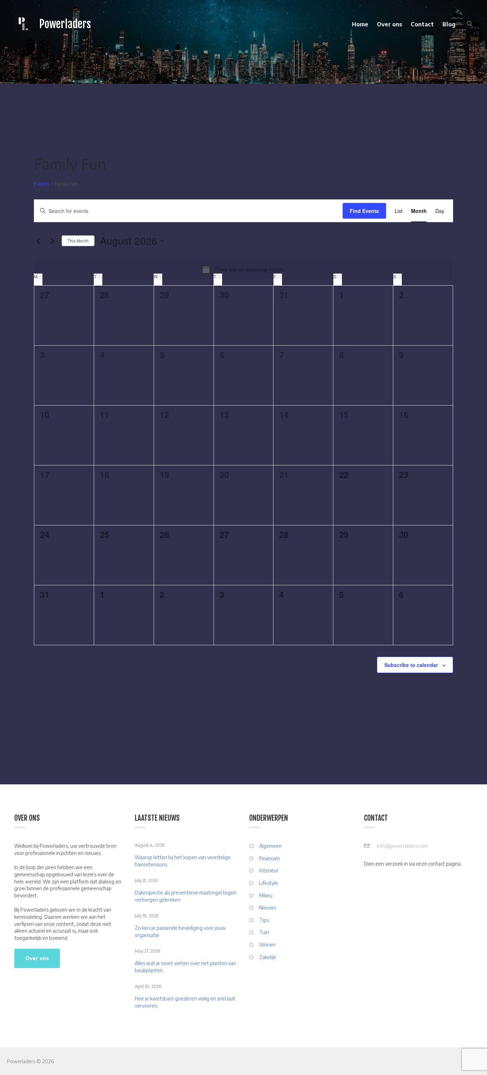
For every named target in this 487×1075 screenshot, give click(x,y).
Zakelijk (267, 957)
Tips (264, 920)
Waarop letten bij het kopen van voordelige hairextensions (183, 860)
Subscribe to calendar (411, 664)
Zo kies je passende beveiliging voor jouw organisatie (180, 931)
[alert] (243, 269)
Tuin (264, 932)
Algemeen (270, 846)
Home (360, 24)
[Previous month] (38, 240)
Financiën (269, 858)
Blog (449, 24)
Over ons (389, 24)
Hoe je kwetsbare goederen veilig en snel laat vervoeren (185, 1002)
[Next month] (52, 240)
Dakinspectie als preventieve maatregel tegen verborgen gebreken (185, 896)
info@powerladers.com (402, 846)
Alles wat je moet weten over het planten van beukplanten (185, 966)
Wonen (267, 945)
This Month (78, 241)
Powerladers (65, 24)
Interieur (268, 870)
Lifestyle (268, 883)
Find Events (364, 210)
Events (41, 184)
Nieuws (267, 908)
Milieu (265, 895)
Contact (422, 24)
